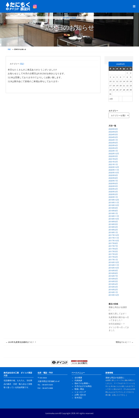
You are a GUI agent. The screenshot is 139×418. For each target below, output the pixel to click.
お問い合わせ (80, 395)
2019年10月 (114, 205)
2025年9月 (113, 129)
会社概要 (78, 377)
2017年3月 (113, 254)
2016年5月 (113, 281)
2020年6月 (113, 183)
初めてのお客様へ (82, 383)
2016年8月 (113, 273)
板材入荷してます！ (118, 313)
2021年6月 (113, 159)
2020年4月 (113, 188)
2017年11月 (114, 237)
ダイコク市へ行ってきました (119, 328)
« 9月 (111, 99)
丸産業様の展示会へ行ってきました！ (119, 318)
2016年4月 (113, 284)
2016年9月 (113, 270)
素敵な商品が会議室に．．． (118, 308)
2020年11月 (114, 169)
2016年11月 (114, 265)
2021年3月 (113, 161)
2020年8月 (113, 178)
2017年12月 (114, 235)
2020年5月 (113, 186)
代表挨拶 (78, 380)
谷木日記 (78, 397)
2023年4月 (113, 145)
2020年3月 (113, 191)
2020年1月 (113, 197)
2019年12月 (114, 199)
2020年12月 (114, 167)
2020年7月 (113, 180)
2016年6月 (113, 278)
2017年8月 (113, 243)
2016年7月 (113, 275)
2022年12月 (114, 153)
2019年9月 (113, 207)
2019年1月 (113, 213)
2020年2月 (113, 194)
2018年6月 (113, 221)
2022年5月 (113, 156)
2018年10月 (114, 218)
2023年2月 (113, 148)
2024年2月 (113, 137)
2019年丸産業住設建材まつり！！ (21, 342)
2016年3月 (113, 286)
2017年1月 (113, 259)
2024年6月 (113, 131)
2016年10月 (114, 267)
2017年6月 (113, 248)
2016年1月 (113, 292)
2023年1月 (113, 150)
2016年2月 (113, 289)
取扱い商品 (79, 389)
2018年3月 (113, 227)
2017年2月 (113, 256)
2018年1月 (113, 232)
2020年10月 (114, 172)
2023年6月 (113, 142)
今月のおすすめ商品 (83, 386)
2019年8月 (113, 210)
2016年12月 (114, 262)
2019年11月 (114, 202)
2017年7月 (113, 246)
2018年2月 (113, 229)
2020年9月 (113, 175)
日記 (22, 64)
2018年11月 (114, 216)
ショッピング (80, 392)
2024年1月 (113, 139)
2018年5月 (113, 224)
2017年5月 (113, 251)
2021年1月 (113, 164)
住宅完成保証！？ (117, 324)
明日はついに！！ (124, 342)
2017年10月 (114, 240)
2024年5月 (113, 134)
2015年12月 (114, 295)
